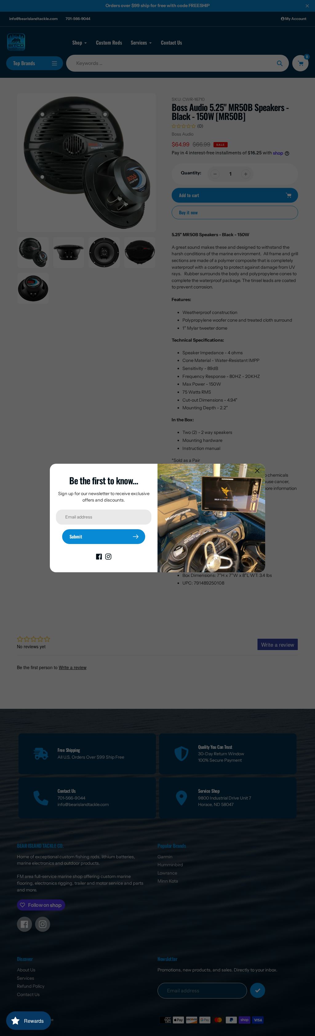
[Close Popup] (257, 470)
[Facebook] (99, 556)
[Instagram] (108, 556)
